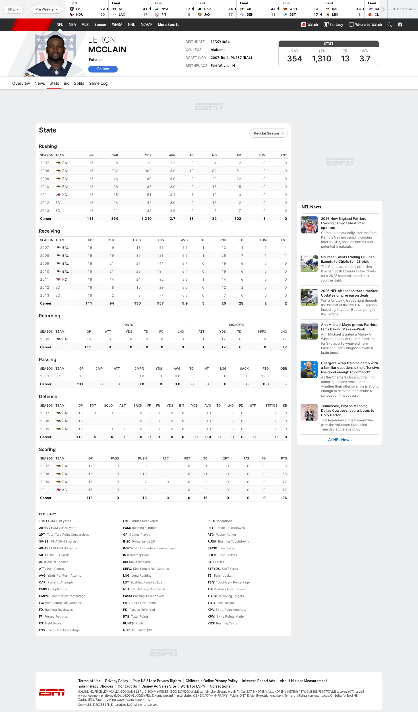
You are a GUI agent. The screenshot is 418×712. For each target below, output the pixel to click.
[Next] (383, 9)
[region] (179, 187)
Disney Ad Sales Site (159, 686)
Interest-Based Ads (258, 681)
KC (64, 195)
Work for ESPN (193, 686)
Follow (103, 69)
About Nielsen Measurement (303, 681)
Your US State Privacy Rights (157, 681)
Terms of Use (89, 681)
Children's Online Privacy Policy (212, 681)
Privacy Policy (116, 681)
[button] (390, 24)
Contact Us (127, 686)
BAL (65, 163)
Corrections (220, 686)
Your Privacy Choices (95, 686)
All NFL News (339, 440)
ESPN (32, 24)
